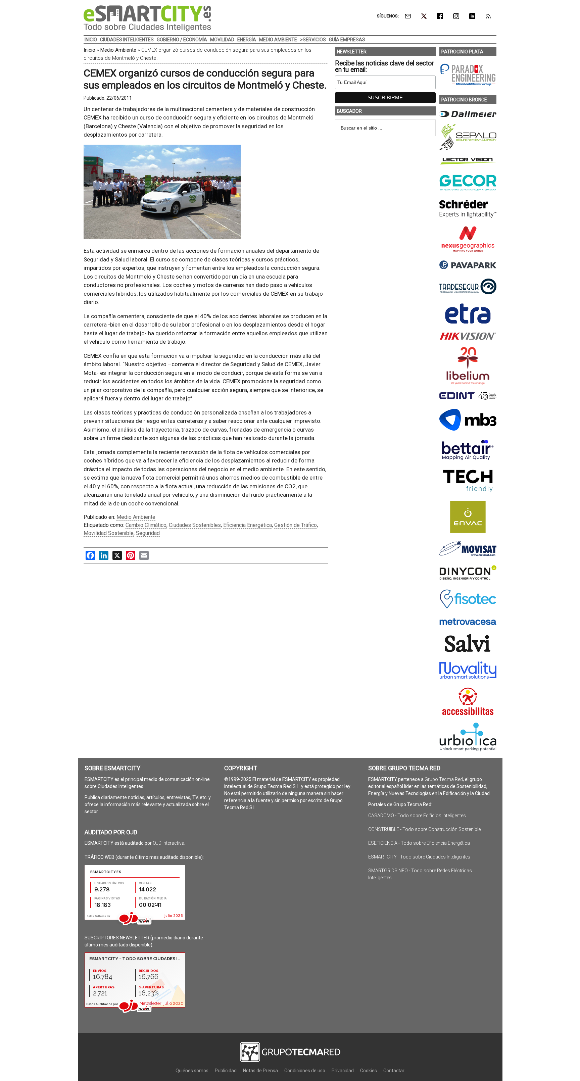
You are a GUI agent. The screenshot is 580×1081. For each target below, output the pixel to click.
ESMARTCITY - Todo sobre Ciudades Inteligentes (419, 856)
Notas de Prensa (260, 1070)
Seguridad (148, 533)
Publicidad (226, 1070)
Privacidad (343, 1070)
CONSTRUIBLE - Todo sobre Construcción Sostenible (424, 829)
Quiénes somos (192, 1070)
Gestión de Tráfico (295, 525)
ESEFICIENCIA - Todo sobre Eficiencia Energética (419, 843)
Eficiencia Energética (247, 525)
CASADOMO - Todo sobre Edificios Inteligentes (417, 815)
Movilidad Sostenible (109, 533)
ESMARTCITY (147, 18)
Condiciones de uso (304, 1070)
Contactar (393, 1070)
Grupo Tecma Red (444, 779)
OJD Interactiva (168, 843)
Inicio (89, 50)
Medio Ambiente (118, 50)
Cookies (368, 1070)
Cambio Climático (146, 525)
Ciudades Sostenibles (195, 525)
